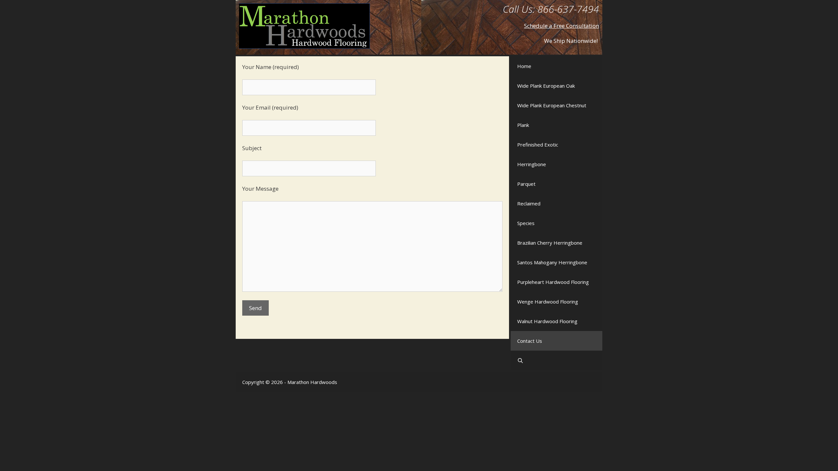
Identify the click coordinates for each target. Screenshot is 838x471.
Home (524, 66)
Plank (523, 125)
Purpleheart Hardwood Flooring (553, 282)
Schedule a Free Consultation (561, 25)
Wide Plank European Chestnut (551, 105)
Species (526, 223)
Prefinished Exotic (537, 144)
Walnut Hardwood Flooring (547, 321)
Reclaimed (528, 203)
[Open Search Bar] (556, 360)
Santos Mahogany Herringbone (552, 262)
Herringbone (531, 164)
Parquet (526, 184)
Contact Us (529, 341)
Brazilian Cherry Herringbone (549, 242)
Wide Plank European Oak (546, 85)
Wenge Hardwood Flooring (547, 301)
